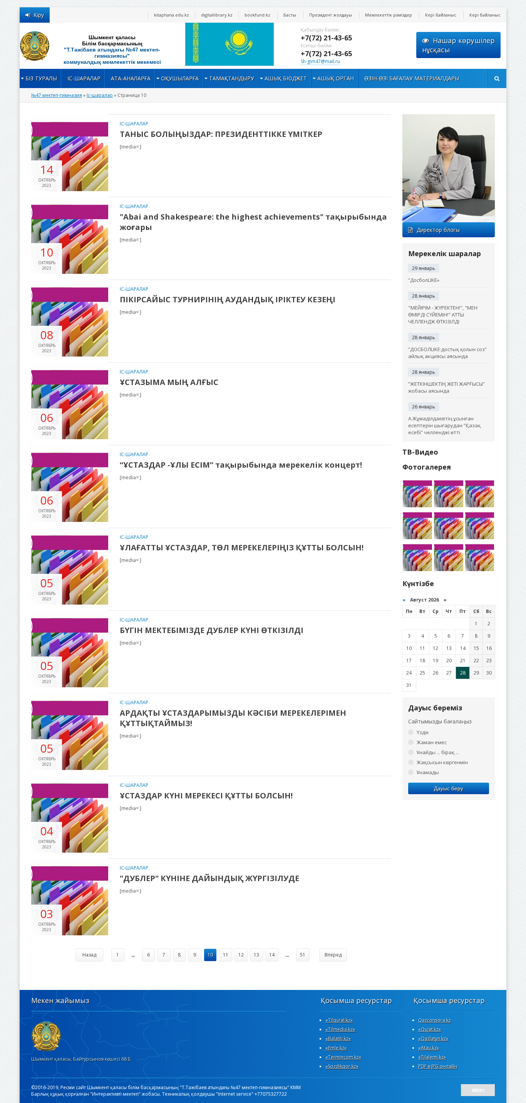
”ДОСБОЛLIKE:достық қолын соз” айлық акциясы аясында (447, 353)
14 (272, 954)
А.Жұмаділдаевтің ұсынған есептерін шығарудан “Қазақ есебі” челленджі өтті (444, 425)
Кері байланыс (440, 15)
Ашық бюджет (286, 78)
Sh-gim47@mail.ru (320, 61)
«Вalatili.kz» (338, 1038)
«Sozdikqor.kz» (341, 1066)
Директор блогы (438, 229)
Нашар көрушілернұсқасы (458, 45)
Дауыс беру (448, 788)
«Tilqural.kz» (339, 1020)
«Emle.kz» (336, 1048)
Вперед (333, 954)
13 (256, 954)
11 (225, 954)
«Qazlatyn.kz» (433, 1038)
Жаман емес (432, 742)
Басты (289, 15)
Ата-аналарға (131, 78)
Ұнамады (428, 772)
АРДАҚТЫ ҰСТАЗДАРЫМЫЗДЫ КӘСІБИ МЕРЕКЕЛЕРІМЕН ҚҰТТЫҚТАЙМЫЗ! (233, 718)
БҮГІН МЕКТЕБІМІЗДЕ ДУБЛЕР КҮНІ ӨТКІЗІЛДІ (211, 630)
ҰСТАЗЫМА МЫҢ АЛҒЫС (169, 382)
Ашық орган (335, 78)
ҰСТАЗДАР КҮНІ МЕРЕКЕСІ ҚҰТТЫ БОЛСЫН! (206, 795)
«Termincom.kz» (343, 1057)
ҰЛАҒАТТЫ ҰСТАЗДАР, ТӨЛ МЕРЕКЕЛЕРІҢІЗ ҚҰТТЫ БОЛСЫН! (242, 547)
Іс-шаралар (84, 78)
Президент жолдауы (330, 15)
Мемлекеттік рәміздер (388, 15)
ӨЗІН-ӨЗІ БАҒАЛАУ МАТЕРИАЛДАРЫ (411, 78)
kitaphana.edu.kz (171, 15)
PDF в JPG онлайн (437, 1066)
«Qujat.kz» (429, 1029)
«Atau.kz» (428, 1048)
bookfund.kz (257, 15)
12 (241, 954)
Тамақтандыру (231, 78)
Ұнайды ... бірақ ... (438, 752)
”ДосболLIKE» (423, 280)
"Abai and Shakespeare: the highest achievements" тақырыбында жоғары (253, 222)
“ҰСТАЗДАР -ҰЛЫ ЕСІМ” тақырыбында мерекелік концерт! (241, 465)
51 (302, 954)
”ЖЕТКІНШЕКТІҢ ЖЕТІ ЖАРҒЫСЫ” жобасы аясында (446, 387)
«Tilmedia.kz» (340, 1029)
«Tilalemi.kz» (432, 1057)
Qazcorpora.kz (434, 1020)
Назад (89, 954)
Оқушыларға (180, 78)
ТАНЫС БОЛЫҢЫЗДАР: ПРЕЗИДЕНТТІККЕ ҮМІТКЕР (221, 134)
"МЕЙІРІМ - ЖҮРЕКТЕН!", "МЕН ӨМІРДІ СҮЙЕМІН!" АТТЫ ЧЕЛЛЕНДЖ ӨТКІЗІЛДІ (442, 314)
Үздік (423, 732)
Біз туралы (41, 78)
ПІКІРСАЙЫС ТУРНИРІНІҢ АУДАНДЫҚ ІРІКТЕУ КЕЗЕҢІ (227, 299)
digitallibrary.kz (217, 15)
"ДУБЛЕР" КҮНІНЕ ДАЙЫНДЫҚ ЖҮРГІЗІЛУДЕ (209, 878)
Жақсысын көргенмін (442, 762)
